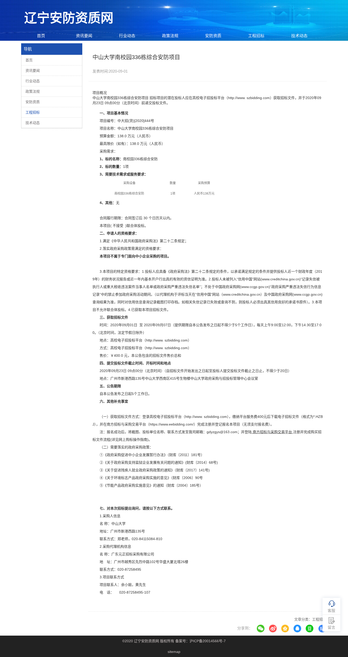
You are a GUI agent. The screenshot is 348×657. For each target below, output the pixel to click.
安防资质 (213, 36)
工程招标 (256, 36)
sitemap (174, 652)
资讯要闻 (84, 36)
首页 (41, 36)
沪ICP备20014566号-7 (208, 641)
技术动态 (299, 36)
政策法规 (170, 36)
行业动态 (127, 36)
